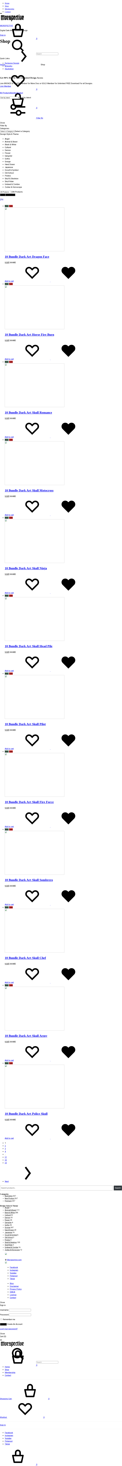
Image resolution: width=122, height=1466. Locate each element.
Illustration (9, 69)
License (13, 1295)
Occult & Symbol (11, 1235)
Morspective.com (14, 1260)
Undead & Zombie (11, 1247)
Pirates (7, 1240)
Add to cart (9, 281)
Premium (8, 1201)
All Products (5, 93)
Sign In (3, 1425)
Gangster (8, 1222)
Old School (9, 1237)
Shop (7, 6)
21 (6, 1157)
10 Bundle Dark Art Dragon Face (27, 256)
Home (7, 3)
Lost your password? (9, 1329)
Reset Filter (10, 195)
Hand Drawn (9, 1230)
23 (6, 1163)
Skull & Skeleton (11, 1242)
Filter (2, 195)
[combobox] (25, 97)
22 (6, 1160)
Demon (7, 1218)
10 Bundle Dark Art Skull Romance (28, 412)
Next (7, 1181)
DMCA (12, 1292)
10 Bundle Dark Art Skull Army (26, 1035)
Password (4, 1315)
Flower (7, 1220)
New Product (9, 1198)
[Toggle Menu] (1, 13)
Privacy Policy (16, 1289)
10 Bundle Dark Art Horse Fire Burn (29, 334)
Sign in (3, 1324)
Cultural (8, 1215)
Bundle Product (16, 93)
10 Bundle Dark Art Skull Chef (25, 958)
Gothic (7, 1225)
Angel (7, 1208)
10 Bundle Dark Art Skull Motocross (29, 490)
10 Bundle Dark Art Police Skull (26, 1113)
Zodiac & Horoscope (12, 1250)
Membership (9, 9)
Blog (12, 1283)
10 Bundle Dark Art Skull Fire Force (29, 802)
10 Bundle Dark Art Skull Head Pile (28, 646)
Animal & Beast (10, 1210)
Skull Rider (9, 1245)
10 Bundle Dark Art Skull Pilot (25, 724)
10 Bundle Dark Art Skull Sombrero (29, 880)
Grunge (7, 1227)
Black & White (10, 1213)
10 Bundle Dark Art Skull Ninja (26, 568)
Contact (8, 12)
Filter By (39, 118)
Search (118, 1188)
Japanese (8, 1232)
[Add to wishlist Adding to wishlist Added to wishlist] (50, 281)
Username (4, 1310)
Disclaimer (14, 1286)
